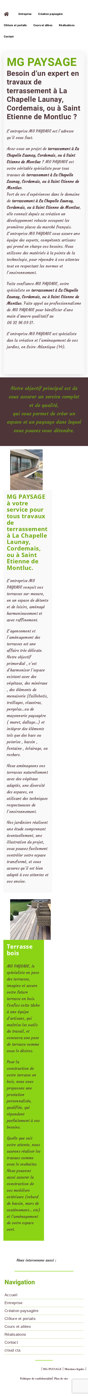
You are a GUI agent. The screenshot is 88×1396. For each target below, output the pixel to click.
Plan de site (61, 1378)
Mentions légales (74, 1369)
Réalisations (15, 1334)
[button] (44, 1260)
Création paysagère (22, 1311)
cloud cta (12, 1350)
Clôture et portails (20, 1319)
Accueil (11, 1295)
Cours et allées (18, 1326)
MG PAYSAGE (52, 1369)
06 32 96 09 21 (20, 322)
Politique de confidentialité (36, 1378)
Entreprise (14, 1303)
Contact (11, 1342)
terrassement (42, 290)
